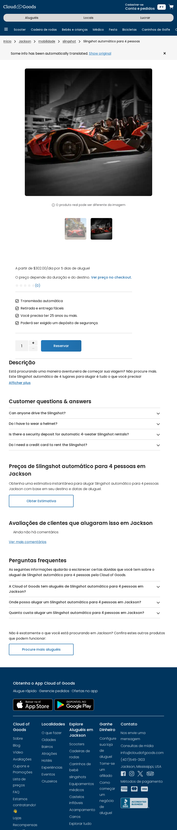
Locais (88, 18)
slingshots (77, 776)
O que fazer (52, 732)
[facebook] (123, 774)
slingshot (69, 41)
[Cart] (171, 7)
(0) (37, 285)
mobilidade (46, 41)
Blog (16, 745)
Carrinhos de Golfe (156, 29)
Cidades (49, 739)
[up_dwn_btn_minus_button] (33, 348)
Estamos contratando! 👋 (24, 805)
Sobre (18, 738)
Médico (98, 29)
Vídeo (18, 752)
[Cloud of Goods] (19, 7)
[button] (34, 135)
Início (7, 41)
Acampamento (82, 809)
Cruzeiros (49, 781)
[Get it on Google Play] (74, 705)
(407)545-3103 (133, 759)
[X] (140, 774)
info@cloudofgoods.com (142, 752)
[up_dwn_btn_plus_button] (33, 343)
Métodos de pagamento (142, 781)
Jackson (25, 41)
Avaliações (22, 759)
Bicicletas (129, 29)
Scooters (76, 744)
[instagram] (131, 774)
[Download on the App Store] (33, 705)
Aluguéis (31, 18)
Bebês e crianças (75, 29)
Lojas (17, 818)
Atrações (49, 753)
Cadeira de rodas (44, 29)
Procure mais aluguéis (41, 649)
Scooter (20, 29)
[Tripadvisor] (150, 774)
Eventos (48, 774)
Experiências (52, 767)
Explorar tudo (80, 823)
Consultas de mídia (137, 745)
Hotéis (47, 760)
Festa (113, 29)
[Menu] (6, 29)
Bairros (47, 746)
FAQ (16, 792)
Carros (75, 816)
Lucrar (145, 18)
